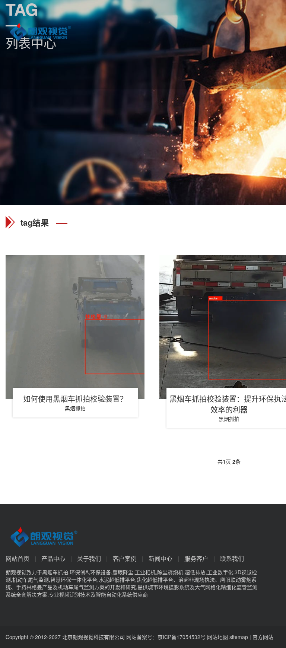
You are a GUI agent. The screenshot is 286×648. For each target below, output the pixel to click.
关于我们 (89, 558)
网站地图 (217, 637)
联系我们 (232, 558)
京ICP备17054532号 (182, 637)
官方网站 (262, 637)
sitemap (238, 637)
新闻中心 (160, 558)
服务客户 (196, 558)
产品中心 (53, 558)
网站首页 (17, 558)
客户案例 (125, 558)
